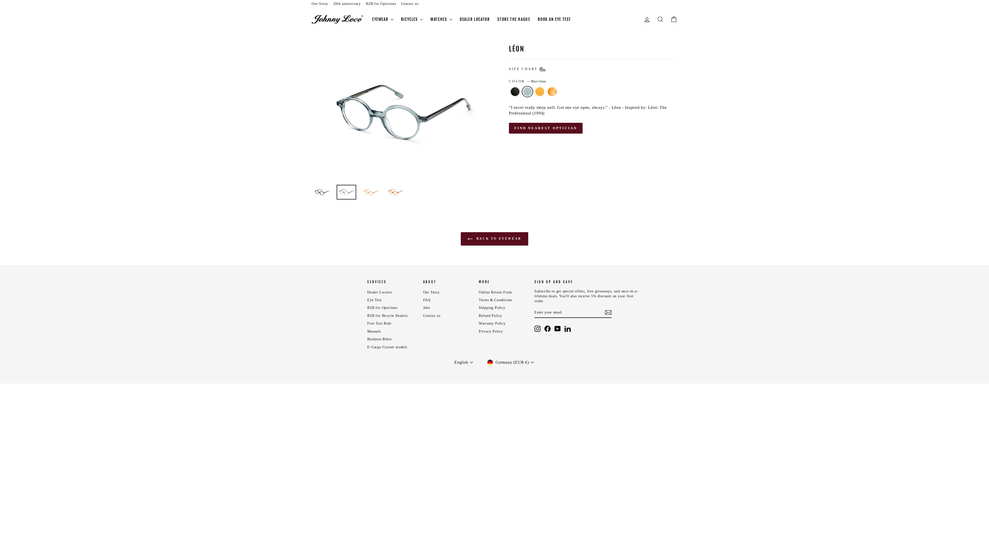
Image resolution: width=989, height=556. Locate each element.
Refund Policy (490, 316)
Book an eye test (554, 19)
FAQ (427, 300)
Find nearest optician (545, 128)
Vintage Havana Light (552, 91)
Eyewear (380, 19)
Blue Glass (527, 91)
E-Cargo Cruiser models (387, 347)
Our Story (320, 4)
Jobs (426, 308)
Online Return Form (495, 292)
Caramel (540, 91)
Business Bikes (379, 339)
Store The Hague (513, 19)
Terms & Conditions (495, 300)
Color (527, 81)
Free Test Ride (379, 323)
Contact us (410, 4)
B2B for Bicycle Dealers (387, 316)
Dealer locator (475, 19)
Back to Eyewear (498, 238)
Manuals (374, 331)
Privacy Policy (491, 331)
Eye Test (374, 300)
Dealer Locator (379, 292)
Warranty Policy (492, 323)
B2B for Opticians (381, 4)
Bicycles (410, 19)
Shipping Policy (492, 308)
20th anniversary (347, 4)
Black (515, 91)
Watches (439, 19)
